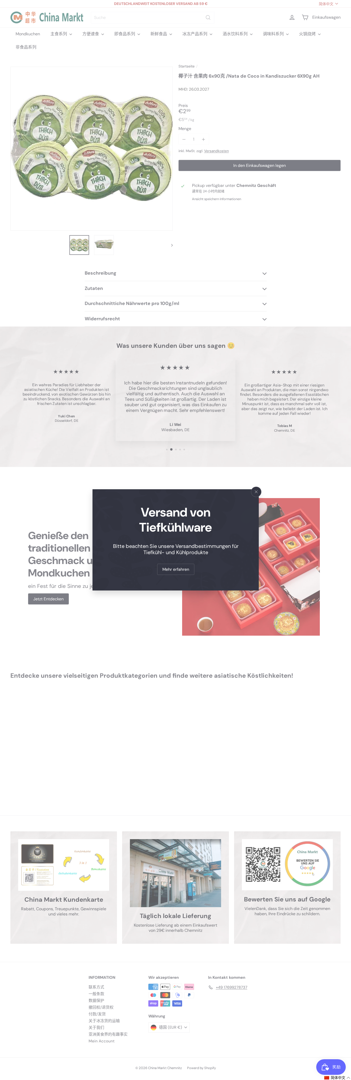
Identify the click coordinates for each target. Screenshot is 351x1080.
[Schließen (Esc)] (256, 492)
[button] (337, 1078)
